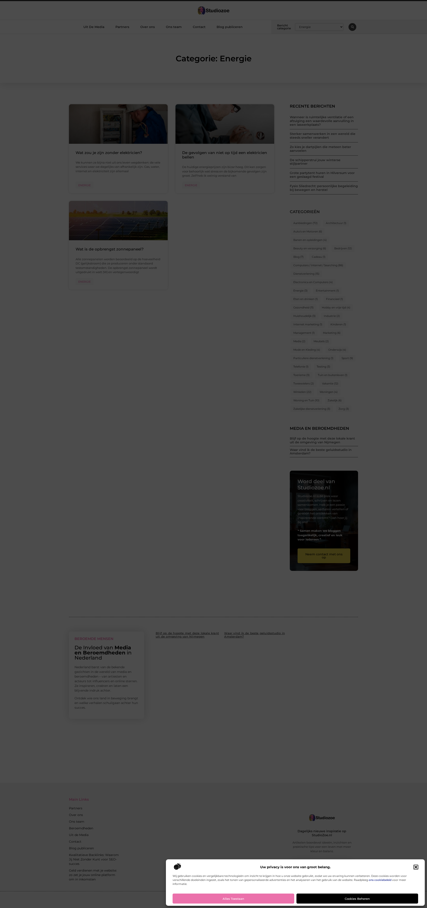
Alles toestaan (233, 898)
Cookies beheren (357, 898)
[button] (416, 867)
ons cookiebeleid (380, 880)
